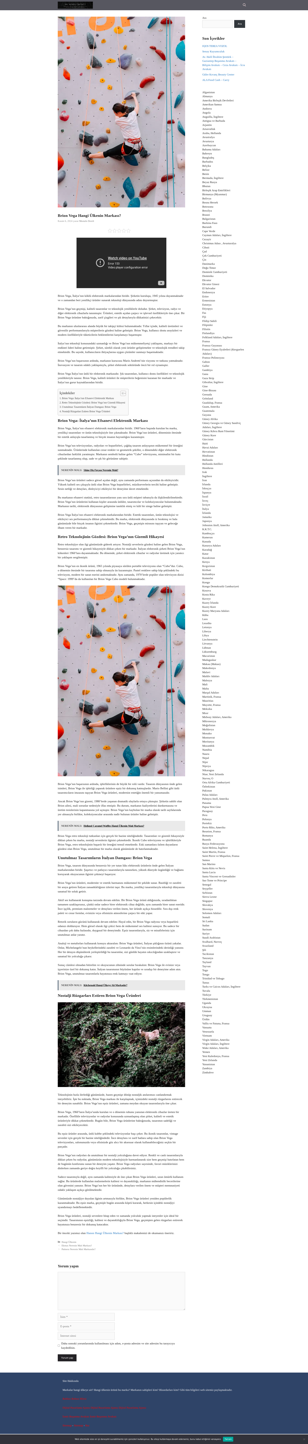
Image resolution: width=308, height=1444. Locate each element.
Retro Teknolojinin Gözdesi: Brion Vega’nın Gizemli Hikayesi (93, 402)
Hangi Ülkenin (69, 1242)
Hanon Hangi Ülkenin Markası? (105, 1233)
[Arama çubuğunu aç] (244, 5)
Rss (87, 1425)
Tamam (228, 1439)
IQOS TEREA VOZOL (214, 46)
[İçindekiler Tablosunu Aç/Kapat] (121, 393)
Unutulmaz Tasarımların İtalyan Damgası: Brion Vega (89, 407)
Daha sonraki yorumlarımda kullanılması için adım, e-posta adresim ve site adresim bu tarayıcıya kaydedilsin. (118, 1345)
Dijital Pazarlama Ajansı (76, 1407)
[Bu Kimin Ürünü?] (75, 5)
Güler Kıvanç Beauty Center (218, 74)
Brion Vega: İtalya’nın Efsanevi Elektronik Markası (88, 398)
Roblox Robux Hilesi (74, 1398)
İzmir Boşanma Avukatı (76, 1416)
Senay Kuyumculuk (213, 51)
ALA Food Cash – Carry (215, 80)
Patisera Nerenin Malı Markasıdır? (79, 1249)
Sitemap (67, 1425)
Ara (204, 17)
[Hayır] (304, 1439)
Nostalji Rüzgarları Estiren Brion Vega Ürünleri (86, 411)
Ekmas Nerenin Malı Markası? (77, 1245)
